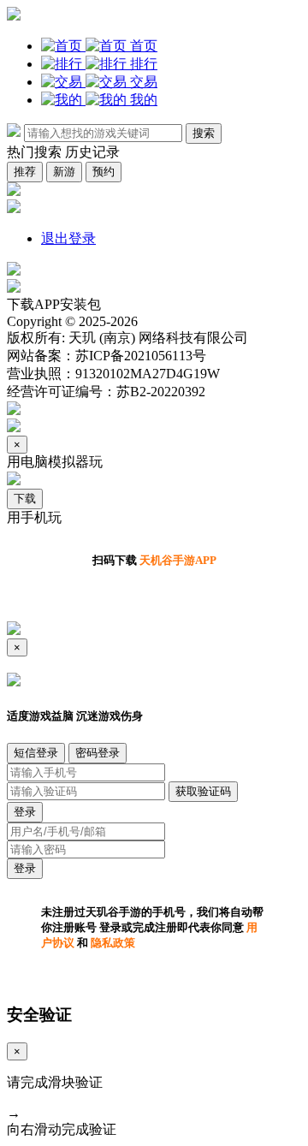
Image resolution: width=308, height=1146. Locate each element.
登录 (25, 811)
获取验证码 (203, 791)
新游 (64, 171)
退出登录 (68, 238)
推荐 (25, 171)
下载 (25, 498)
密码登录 (97, 752)
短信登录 (36, 752)
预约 (103, 171)
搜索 (203, 133)
